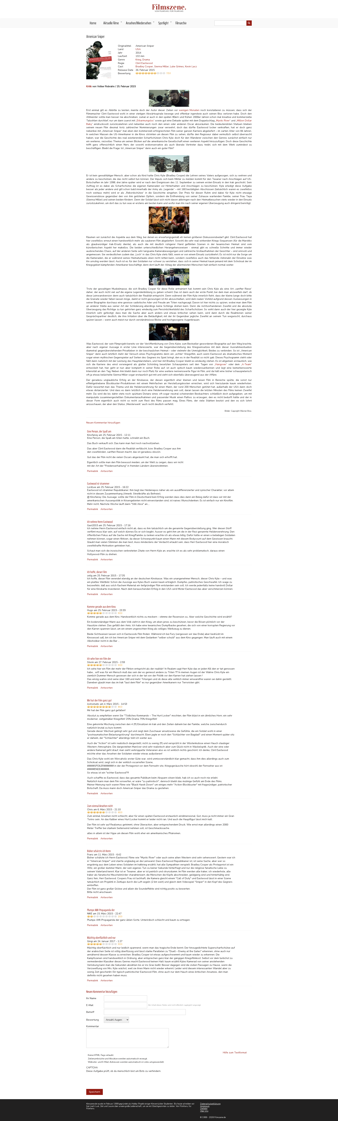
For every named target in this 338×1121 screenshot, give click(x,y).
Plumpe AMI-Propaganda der (101, 910)
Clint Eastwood (144, 63)
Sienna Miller (161, 66)
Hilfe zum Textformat (235, 1052)
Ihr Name (91, 998)
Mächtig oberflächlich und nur (101, 937)
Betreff (90, 1012)
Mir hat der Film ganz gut (99, 700)
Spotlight (165, 24)
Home (93, 23)
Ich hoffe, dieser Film (97, 571)
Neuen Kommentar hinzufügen (103, 422)
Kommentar (92, 1026)
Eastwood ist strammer (98, 483)
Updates (203, 1108)
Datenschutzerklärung (210, 1104)
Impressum (204, 1106)
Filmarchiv (181, 23)
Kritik (89, 86)
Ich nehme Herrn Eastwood (100, 521)
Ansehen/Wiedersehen (140, 24)
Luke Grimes (177, 66)
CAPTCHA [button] (92, 1067)
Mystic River (223, 120)
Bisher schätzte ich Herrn (99, 851)
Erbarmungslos (145, 120)
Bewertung (92, 1019)
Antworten (107, 471)
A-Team (246, 364)
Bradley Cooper (144, 66)
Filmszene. (169, 7)
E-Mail (89, 1005)
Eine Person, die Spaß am (99, 431)
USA (138, 49)
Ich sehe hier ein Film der (99, 658)
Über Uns (204, 1111)
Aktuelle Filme (112, 24)
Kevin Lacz (191, 66)
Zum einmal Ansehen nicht (100, 805)
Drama (146, 59)
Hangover (220, 364)
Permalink (92, 471)
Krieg (138, 59)
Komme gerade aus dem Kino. (101, 606)
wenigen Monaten (189, 110)
